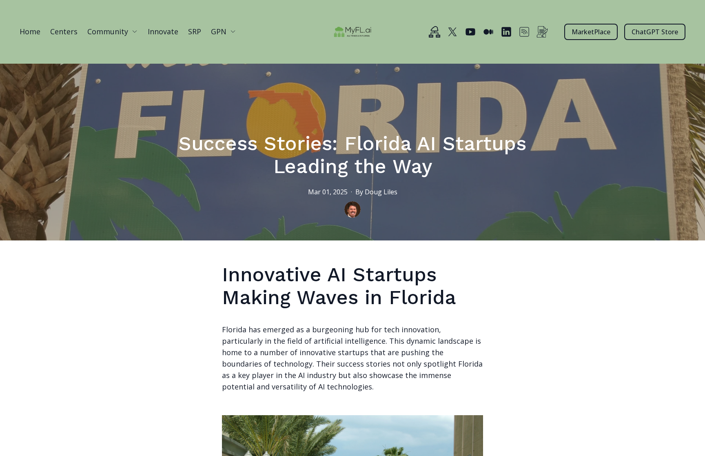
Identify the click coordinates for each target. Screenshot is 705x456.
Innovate (163, 31)
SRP (194, 31)
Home (30, 31)
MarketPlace (591, 31)
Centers (64, 31)
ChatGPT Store (655, 31)
